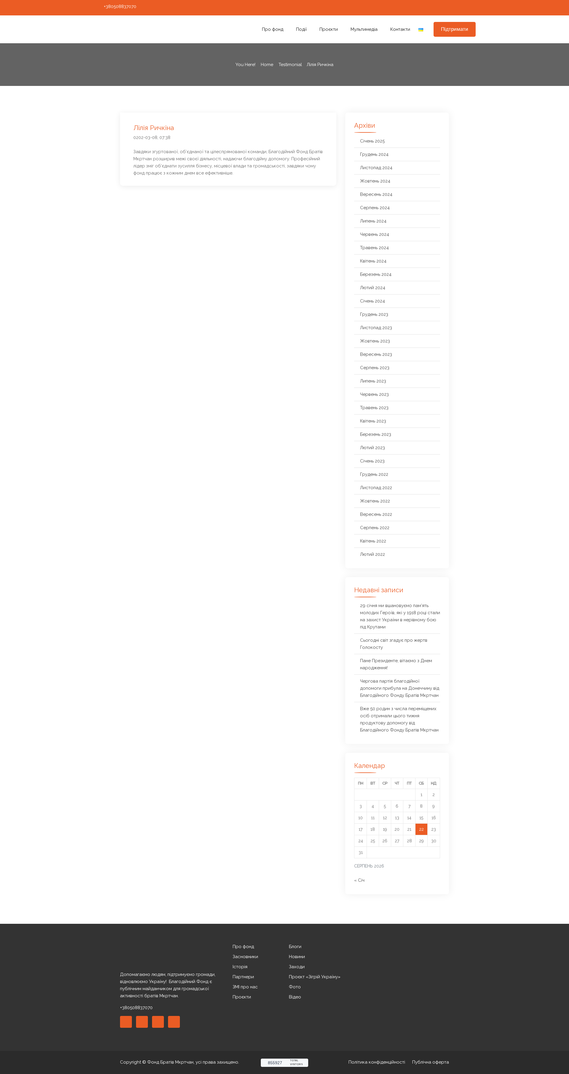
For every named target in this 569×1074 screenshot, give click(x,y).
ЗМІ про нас (245, 987)
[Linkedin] (142, 1022)
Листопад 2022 (376, 487)
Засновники (245, 956)
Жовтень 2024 (375, 181)
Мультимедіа (364, 29)
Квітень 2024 (373, 261)
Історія (240, 966)
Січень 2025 (372, 141)
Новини (297, 956)
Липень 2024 (373, 221)
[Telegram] (472, 7)
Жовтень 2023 (375, 341)
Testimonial (290, 64)
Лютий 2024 (372, 287)
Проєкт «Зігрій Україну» (315, 976)
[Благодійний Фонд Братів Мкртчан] (137, 29)
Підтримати (454, 29)
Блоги (295, 946)
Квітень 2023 (373, 421)
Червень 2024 (374, 234)
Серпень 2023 (374, 367)
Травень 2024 (374, 247)
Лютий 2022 (372, 554)
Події (301, 29)
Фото (295, 987)
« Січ (359, 880)
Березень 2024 (375, 274)
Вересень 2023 (376, 354)
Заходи (297, 966)
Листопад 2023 (376, 327)
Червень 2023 (374, 394)
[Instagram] (450, 7)
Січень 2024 (372, 301)
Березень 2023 (375, 434)
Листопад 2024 (376, 167)
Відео (295, 997)
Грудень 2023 (374, 314)
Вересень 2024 (376, 194)
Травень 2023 (374, 407)
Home (267, 64)
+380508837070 (120, 6)
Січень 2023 (372, 461)
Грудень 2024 (374, 154)
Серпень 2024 (375, 207)
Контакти (400, 29)
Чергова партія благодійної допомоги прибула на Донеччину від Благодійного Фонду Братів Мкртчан (399, 688)
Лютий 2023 (372, 447)
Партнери (243, 976)
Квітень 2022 (373, 541)
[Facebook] (439, 7)
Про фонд (272, 29)
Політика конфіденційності (377, 1062)
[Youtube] (461, 7)
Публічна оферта (430, 1062)
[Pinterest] (158, 1022)
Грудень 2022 (374, 474)
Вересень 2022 (376, 514)
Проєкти (328, 29)
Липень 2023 (373, 381)
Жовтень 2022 (375, 501)
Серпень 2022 (374, 527)
